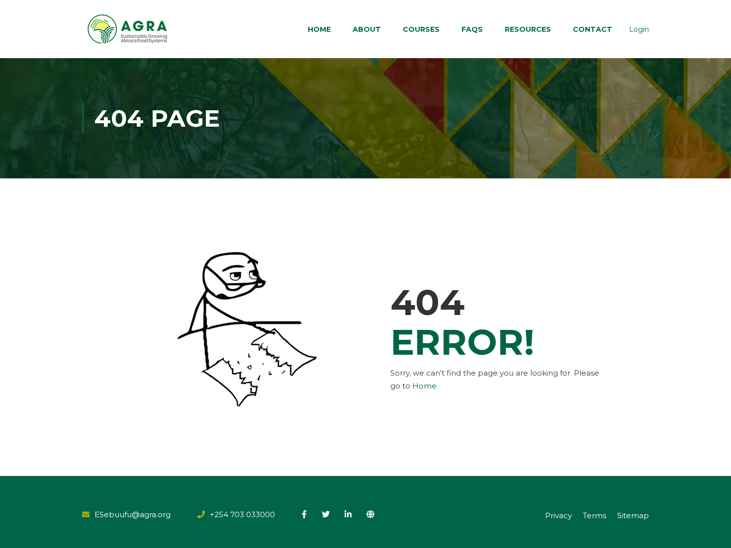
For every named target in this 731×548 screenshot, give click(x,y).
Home (319, 29)
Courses (421, 29)
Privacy (558, 515)
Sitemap (633, 515)
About (367, 29)
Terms (594, 515)
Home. (425, 386)
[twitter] (326, 514)
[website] (370, 514)
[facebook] (304, 514)
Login (639, 29)
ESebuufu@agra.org (132, 514)
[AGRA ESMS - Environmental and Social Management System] (128, 29)
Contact (592, 29)
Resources (528, 29)
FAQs (472, 29)
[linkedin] (348, 514)
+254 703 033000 (242, 514)
